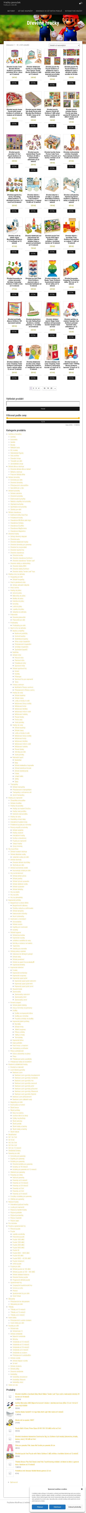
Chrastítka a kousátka (17, 800)
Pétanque (18, 677)
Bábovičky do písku (19, 596)
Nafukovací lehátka (21, 709)
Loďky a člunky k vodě (22, 701)
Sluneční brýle (17, 989)
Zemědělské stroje (16, 464)
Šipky (16, 782)
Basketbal (18, 760)
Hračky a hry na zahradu (16, 574)
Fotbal (17, 773)
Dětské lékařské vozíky (18, 854)
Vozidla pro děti (13, 1326)
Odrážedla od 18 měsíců (21, 1347)
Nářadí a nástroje (16, 472)
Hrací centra (14, 588)
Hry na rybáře (15, 892)
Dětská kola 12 (18, 1331)
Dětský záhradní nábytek (21, 585)
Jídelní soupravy (20, 1029)
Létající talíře (19, 776)
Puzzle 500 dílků (18, 1256)
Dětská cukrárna (16, 493)
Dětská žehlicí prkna (19, 876)
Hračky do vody (18, 693)
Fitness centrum (18, 685)
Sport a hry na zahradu (18, 628)
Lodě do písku (17, 606)
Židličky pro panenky (17, 1199)
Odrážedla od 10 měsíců (21, 1342)
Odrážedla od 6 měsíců (20, 1350)
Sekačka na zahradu (19, 612)
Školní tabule (14, 1132)
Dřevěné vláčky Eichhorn (21, 569)
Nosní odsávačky (18, 916)
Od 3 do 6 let (12, 1145)
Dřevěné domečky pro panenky (20, 545)
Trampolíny (14, 784)
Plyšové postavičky (16, 1215)
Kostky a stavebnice (19, 838)
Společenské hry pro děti (21, 1293)
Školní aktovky (17, 1121)
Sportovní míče (20, 666)
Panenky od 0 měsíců (20, 1180)
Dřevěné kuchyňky (16, 496)
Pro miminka (12, 1223)
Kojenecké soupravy (19, 976)
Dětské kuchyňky (14, 491)
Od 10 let (11, 1140)
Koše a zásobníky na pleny (21, 1054)
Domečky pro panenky (17, 1156)
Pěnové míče (19, 658)
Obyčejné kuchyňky (16, 504)
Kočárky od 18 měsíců (20, 1167)
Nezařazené (12, 1134)
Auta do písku (17, 593)
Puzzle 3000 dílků (18, 1248)
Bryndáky (18, 1024)
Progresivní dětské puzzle (21, 1280)
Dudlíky (15, 1011)
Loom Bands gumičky (17, 1070)
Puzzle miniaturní (18, 1261)
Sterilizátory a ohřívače (20, 1048)
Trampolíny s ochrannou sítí (22, 792)
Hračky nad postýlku (19, 811)
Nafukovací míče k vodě (23, 712)
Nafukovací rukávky (21, 714)
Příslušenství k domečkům (19, 485)
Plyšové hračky (13, 1202)
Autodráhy (13, 440)
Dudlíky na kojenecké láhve (24, 1013)
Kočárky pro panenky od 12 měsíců (24, 1169)
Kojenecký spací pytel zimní (24, 986)
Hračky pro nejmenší (15, 798)
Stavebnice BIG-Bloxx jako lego (20, 520)
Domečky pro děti (16, 480)
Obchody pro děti (18, 865)
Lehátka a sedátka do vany (22, 941)
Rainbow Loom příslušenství (22, 1097)
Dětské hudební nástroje (18, 852)
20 (51, 388)
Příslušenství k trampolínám (22, 790)
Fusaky (15, 970)
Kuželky (17, 674)
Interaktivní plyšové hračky (19, 1204)
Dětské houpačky (25, 11)
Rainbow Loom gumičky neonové (26, 1083)
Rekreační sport (18, 757)
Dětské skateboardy (21, 771)
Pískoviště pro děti (19, 620)
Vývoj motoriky (17, 846)
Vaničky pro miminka (20, 949)
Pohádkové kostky (16, 518)
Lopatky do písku (18, 609)
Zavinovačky (17, 992)
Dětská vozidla (15, 1358)
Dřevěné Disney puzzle (20, 1277)
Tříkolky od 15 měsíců (17, 1312)
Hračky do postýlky (16, 806)
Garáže (12, 442)
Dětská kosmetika (19, 935)
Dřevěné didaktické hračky (19, 542)
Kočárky (15, 930)
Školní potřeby (15, 1110)
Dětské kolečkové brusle (23, 768)
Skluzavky (11, 1299)
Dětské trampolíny (19, 787)
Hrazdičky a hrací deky (18, 819)
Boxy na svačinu (18, 1113)
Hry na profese (13, 849)
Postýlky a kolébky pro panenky (21, 1196)
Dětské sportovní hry (20, 668)
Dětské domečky (14, 477)
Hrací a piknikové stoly (17, 582)
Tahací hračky (17, 844)
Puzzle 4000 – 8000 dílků (21, 1253)
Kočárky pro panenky (17, 1161)
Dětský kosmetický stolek (19, 868)
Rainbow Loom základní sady (22, 1099)
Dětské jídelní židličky (20, 1005)
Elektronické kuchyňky (17, 499)
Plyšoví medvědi (15, 1218)
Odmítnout (57, 1507)
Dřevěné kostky (18, 555)
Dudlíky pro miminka (21, 1016)
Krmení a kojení (15, 1003)
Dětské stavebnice (14, 512)
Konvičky (15, 604)
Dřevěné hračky (13, 534)
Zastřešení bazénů (21, 650)
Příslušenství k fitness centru (25, 690)
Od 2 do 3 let (12, 1143)
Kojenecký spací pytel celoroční (25, 981)
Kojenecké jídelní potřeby (21, 1021)
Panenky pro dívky (16, 1175)
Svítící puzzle (17, 1264)
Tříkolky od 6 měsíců (17, 1315)
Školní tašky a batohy (20, 1126)
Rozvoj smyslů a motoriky (19, 827)
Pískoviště (13, 615)
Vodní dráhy (12, 1318)
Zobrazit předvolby (74, 1507)
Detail (14, 83)
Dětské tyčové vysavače (21, 881)
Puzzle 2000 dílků (18, 1245)
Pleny (14, 1056)
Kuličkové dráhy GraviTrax (19, 515)
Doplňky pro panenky (17, 1159)
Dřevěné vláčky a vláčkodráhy (20, 563)
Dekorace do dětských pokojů (49, 11)
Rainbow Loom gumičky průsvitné (26, 1089)
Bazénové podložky (21, 633)
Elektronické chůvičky (20, 914)
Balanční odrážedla (19, 1336)
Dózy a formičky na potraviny (22, 1008)
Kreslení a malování (17, 1067)
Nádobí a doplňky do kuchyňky (20, 501)
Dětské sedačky (18, 830)
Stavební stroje (15, 458)
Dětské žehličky (18, 889)
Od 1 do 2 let (12, 1137)
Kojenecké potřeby (14, 900)
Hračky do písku (15, 590)
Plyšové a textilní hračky (18, 1210)
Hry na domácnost (16, 873)
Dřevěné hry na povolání (18, 547)
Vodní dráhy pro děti (17, 1323)
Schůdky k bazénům (21, 647)
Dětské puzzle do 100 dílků (22, 1269)
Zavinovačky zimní (21, 1000)
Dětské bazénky (20, 695)
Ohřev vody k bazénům (22, 642)
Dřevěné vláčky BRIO (19, 566)
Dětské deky (17, 957)
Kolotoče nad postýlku (20, 814)
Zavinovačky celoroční (22, 994)
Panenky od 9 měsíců (20, 1194)
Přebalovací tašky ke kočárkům (21, 1062)
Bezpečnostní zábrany (20, 905)
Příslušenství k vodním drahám (20, 1320)
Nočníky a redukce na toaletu (22, 943)
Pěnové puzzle (15, 1229)
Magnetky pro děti (16, 1102)
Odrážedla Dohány (14, 1151)
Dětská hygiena (15, 932)
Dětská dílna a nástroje (16, 466)
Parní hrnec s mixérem (20, 1046)
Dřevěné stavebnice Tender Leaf (24, 561)
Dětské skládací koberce (21, 1275)
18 (44, 388)
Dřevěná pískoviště (19, 617)
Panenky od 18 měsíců (20, 1183)
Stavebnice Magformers (18, 528)
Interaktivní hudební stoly (18, 822)
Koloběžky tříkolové (19, 1380)
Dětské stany (19, 698)
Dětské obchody (15, 860)
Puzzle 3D (16, 1250)
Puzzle (12, 1231)
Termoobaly (19, 1037)
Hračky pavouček (12, 2)
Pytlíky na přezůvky (19, 1118)
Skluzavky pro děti (16, 1304)
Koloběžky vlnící (18, 1382)
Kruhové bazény (20, 636)
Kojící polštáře (17, 1043)
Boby (16, 763)
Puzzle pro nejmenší (19, 841)
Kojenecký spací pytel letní (24, 984)
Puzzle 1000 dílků (18, 1240)
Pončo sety (18, 720)
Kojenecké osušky (19, 938)
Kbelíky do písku (18, 598)
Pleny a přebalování (17, 1051)
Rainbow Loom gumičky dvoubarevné (27, 1075)
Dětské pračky (17, 879)
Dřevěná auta (15, 539)
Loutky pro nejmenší (17, 1207)
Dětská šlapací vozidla (20, 1361)
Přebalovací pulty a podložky (22, 1059)
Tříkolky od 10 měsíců (17, 1310)
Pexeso (15, 1291)
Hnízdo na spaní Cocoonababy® (23, 962)
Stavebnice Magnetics (17, 531)
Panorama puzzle (18, 1237)
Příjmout (40, 1507)
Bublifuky (16, 652)
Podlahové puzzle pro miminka (20, 825)
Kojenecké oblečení (16, 967)
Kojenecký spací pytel (20, 978)
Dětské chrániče (16, 1366)
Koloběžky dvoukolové (20, 1377)
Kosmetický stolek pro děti (22, 871)
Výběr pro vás (13, 1385)
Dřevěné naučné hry (17, 550)
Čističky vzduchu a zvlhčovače (23, 908)
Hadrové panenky (18, 1178)
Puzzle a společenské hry (17, 1226)
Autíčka (13, 437)
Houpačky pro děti (16, 577)
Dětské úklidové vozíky (20, 884)
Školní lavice (14, 1108)
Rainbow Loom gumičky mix (24, 1081)
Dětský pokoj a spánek (18, 951)
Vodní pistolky (19, 722)
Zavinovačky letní (20, 997)
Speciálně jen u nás (17, 488)
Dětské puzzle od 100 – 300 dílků (24, 1272)
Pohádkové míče (20, 663)
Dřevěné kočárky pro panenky (23, 1164)
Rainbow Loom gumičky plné (24, 1086)
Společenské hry (16, 1283)
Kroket (17, 671)
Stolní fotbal (17, 1296)
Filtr (43, 422)
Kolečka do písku (18, 601)
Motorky (11, 11)
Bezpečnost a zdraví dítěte (19, 903)
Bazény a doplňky (18, 631)
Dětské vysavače (18, 887)
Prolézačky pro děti (19, 625)
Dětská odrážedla (16, 1334)
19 (48, 388)
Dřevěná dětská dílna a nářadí (20, 469)
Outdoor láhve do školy (20, 1116)
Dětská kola (14, 1328)
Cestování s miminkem (18, 919)
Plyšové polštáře (16, 1213)
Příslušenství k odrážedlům (22, 1355)
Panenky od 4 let (18, 1191)
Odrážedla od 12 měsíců (21, 1345)
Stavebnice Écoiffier (17, 526)
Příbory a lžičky (20, 1032)
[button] (82, 1489)
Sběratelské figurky (16, 453)
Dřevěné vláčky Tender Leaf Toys (24, 572)
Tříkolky (11, 1307)
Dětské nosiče (17, 924)
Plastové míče (19, 660)
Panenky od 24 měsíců (20, 1186)
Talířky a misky (20, 1035)
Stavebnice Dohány (16, 523)
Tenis (16, 682)
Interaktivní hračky (73, 11)
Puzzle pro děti (15, 1266)
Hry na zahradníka (16, 897)
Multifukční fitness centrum (24, 687)
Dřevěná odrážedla (16, 1371)
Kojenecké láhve (18, 1040)
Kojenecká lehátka (19, 965)
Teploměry (16, 946)
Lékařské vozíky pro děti (21, 857)
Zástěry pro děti (15, 510)
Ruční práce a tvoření (17, 1105)
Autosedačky (17, 922)
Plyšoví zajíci (14, 1221)
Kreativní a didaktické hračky (18, 1064)
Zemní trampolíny (18, 795)
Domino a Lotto (18, 1288)
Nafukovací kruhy (20, 706)
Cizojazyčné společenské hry (22, 1285)
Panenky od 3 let (18, 1188)
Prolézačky (14, 623)
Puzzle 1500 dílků (18, 1242)
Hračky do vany (15, 817)
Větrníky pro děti (20, 752)
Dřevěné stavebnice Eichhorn (22, 558)
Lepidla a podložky (19, 1234)
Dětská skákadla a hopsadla (24, 765)
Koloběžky (13, 1374)
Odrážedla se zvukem (20, 1353)
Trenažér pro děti (16, 461)
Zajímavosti (14, 1482)
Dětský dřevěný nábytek (18, 536)
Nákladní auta (15, 448)
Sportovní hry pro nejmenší (24, 679)
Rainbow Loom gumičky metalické (26, 1078)
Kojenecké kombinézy (20, 973)
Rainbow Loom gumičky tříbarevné (26, 1091)
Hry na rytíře (14, 895)
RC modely (14, 450)
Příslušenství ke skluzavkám (20, 1302)
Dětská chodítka (15, 803)
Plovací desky (19, 717)
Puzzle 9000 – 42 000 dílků (22, 1258)
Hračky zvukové (18, 833)
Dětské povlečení (18, 959)
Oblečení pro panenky (17, 1172)
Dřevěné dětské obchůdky (21, 862)
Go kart (15, 1363)
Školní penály (17, 1124)
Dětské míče (17, 655)
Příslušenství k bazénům (23, 644)
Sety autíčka (14, 456)
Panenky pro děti (14, 1153)
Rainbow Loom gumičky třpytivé (25, 1094)
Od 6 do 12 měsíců (14, 1148)
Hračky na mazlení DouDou (22, 809)
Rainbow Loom (17, 1072)
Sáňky (17, 779)
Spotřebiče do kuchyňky (18, 507)
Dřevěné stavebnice (17, 553)
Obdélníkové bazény (21, 639)
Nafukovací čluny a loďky (23, 704)
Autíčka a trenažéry (15, 434)
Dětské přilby (14, 1369)
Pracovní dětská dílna (17, 474)
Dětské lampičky (18, 911)
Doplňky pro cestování (20, 927)
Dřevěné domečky (16, 483)
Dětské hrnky (19, 1027)
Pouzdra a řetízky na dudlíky (24, 1019)
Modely (12, 445)
